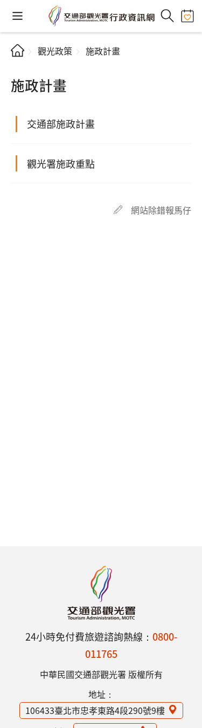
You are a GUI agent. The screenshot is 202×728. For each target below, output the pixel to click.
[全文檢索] (167, 16)
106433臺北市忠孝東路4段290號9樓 (95, 710)
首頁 (17, 50)
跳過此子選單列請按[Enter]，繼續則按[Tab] (20, 67)
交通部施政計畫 (61, 123)
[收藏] (187, 16)
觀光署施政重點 (61, 163)
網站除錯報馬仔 (161, 209)
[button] (17, 15)
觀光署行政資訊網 (101, 593)
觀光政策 (55, 50)
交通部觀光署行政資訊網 (101, 16)
